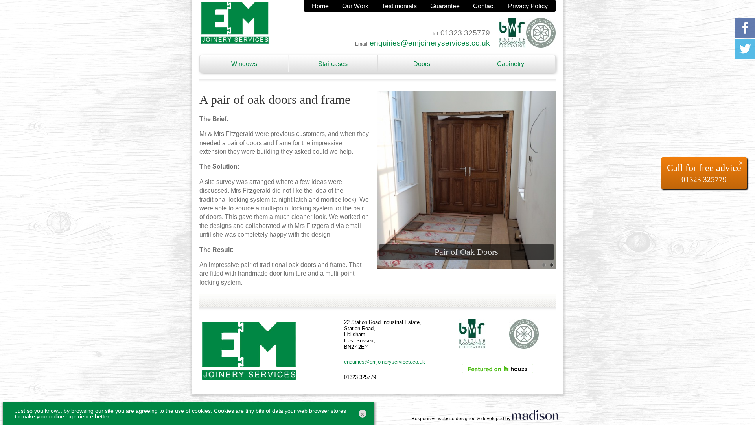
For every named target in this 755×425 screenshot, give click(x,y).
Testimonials (399, 6)
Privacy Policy (528, 6)
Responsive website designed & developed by (461, 418)
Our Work (355, 6)
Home (320, 6)
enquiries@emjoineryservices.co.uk (430, 43)
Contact (484, 6)
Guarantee (445, 6)
